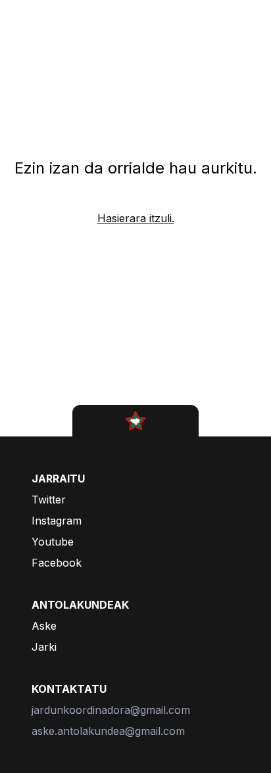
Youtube (53, 541)
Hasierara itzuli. (135, 218)
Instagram (57, 520)
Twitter (49, 499)
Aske (44, 625)
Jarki (44, 646)
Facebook (57, 562)
